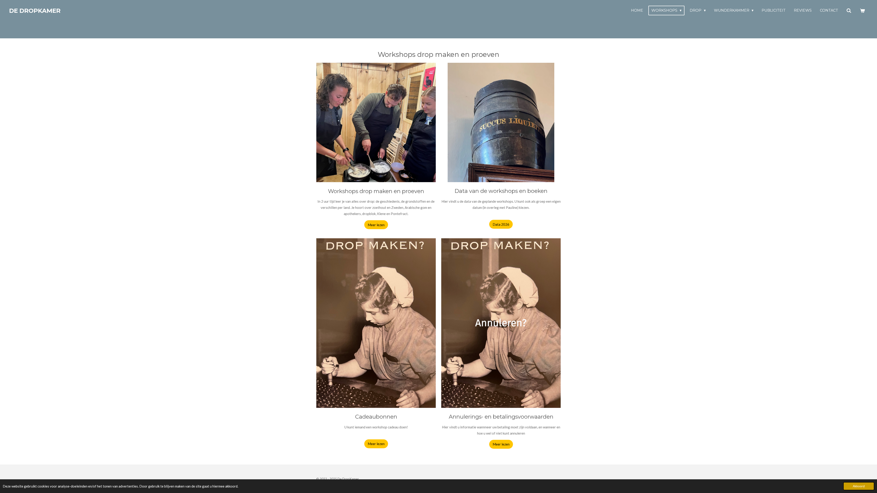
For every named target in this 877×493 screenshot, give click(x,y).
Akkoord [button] (859, 486)
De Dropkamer (35, 10)
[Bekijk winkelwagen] (862, 11)
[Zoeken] (848, 11)
